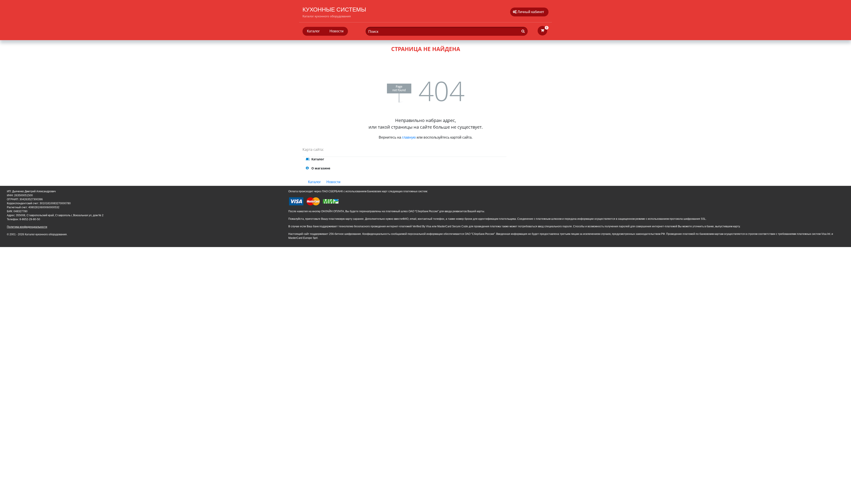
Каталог (313, 31)
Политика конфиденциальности (27, 226)
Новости (337, 31)
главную (409, 137)
